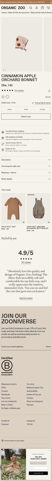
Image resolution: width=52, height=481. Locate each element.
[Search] (30, 7)
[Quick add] (23, 222)
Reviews (30, 404)
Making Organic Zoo (35, 387)
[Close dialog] (49, 450)
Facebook (5, 420)
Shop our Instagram (35, 401)
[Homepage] (14, 7)
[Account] (36, 7)
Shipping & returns (9, 384)
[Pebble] (3, 96)
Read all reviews (26, 298)
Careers (30, 398)
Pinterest (5, 424)
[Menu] (48, 7)
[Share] (49, 90)
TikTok (29, 424)
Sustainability (32, 391)
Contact (4, 391)
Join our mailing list (9, 401)
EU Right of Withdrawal (10, 408)
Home (4, 12)
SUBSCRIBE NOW (38, 473)
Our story (30, 384)
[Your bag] (42, 7)
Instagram (31, 420)
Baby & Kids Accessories (18, 12)
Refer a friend (6, 404)
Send (48, 346)
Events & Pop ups (34, 394)
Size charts (5, 398)
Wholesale (5, 394)
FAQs (3, 387)
